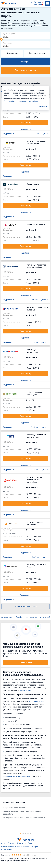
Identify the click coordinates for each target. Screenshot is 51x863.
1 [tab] (20, 833)
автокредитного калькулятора (16, 776)
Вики (30, 843)
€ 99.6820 (38, 4)
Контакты (21, 843)
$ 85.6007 (38, 2)
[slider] (1, 39)
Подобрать (25, 61)
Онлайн (19, 617)
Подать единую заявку (25, 70)
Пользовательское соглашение (15, 846)
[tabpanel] (24, 810)
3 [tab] (25, 833)
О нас (3, 843)
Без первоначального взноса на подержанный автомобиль (22, 812)
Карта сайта (6, 849)
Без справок (12, 53)
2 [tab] (23, 833)
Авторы (34, 846)
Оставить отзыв (25, 662)
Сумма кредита (9, 34)
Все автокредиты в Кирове (25, 606)
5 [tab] (30, 833)
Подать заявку (25, 122)
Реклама (11, 843)
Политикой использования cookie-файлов (21, 101)
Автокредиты (6, 617)
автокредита (25, 690)
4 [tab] (28, 833)
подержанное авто (37, 701)
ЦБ (32, 2)
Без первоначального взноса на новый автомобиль (24, 817)
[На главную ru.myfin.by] (25, 839)
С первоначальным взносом (14, 808)
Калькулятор (31, 617)
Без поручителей (37, 53)
